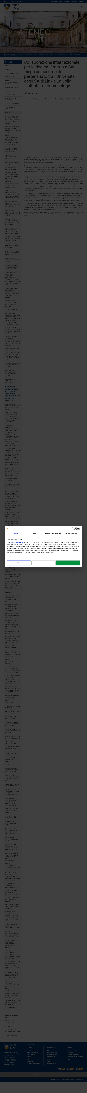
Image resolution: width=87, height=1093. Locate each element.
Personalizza (42, 563)
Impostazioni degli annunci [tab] (53, 533)
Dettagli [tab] (34, 533)
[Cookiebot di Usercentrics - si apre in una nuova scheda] (73, 528)
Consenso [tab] (15, 533)
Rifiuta (19, 563)
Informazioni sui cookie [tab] (72, 533)
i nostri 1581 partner (16, 542)
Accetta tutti (68, 563)
